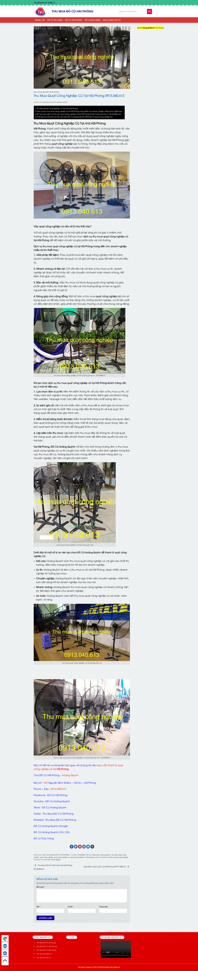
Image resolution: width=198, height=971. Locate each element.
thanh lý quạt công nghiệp (118, 857)
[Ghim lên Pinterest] (80, 847)
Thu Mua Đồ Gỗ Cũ (44, 957)
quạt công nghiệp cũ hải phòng (82, 857)
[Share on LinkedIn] (88, 847)
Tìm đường (5, 941)
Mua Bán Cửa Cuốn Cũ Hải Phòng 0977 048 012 (105, 866)
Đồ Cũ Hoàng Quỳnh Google (51, 825)
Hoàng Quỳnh (105, 855)
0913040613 (82, 855)
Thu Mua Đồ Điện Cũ (44, 954)
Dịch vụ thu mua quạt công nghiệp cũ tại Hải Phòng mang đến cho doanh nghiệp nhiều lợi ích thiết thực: (79, 111)
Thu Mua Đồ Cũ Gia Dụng (46, 942)
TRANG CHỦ (40, 20)
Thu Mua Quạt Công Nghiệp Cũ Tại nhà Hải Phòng (57, 108)
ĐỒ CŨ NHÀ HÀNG (92, 20)
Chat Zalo (5, 949)
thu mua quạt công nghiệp (50, 859)
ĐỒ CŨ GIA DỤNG (55, 20)
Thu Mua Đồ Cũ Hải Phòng (58, 813)
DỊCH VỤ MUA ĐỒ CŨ (112, 20)
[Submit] (149, 11)
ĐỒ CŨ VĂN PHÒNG (73, 20)
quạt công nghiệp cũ (62, 857)
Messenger (5, 956)
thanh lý (104, 857)
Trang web (103, 906)
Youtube (38, 801)
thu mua (37, 859)
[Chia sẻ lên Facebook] (71, 847)
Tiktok (37, 807)
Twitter (37, 813)
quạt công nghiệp (46, 857)
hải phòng (95, 855)
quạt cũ (98, 857)
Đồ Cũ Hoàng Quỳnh (59, 102)
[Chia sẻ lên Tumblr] (92, 847)
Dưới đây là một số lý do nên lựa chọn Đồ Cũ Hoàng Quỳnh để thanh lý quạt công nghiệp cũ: (75, 116)
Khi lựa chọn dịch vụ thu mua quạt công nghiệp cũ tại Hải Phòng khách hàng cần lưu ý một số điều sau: (79, 114)
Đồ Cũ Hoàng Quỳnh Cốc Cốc (52, 832)
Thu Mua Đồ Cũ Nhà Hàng (46, 950)
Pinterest (38, 819)
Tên (38, 906)
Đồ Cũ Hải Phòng (57, 795)
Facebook (39, 795)
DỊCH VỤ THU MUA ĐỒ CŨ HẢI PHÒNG (46, 92)
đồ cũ (89, 855)
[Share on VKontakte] (84, 847)
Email (70, 906)
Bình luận (41, 887)
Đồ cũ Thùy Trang (44, 838)
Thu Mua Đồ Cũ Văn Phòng (47, 946)
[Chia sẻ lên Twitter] (76, 847)
